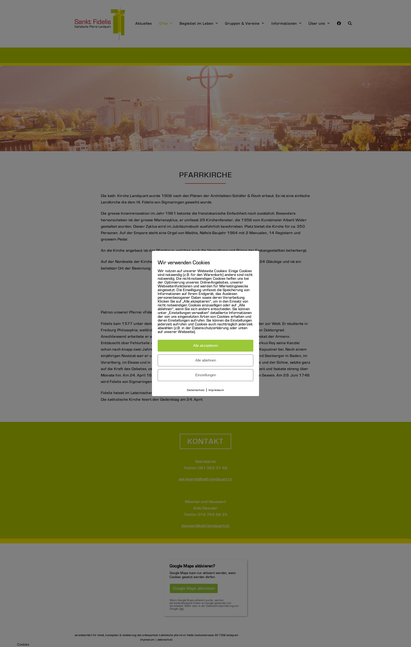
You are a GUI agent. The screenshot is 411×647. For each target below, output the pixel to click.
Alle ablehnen (205, 360)
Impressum (216, 390)
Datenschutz (195, 390)
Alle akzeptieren (205, 346)
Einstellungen (205, 375)
